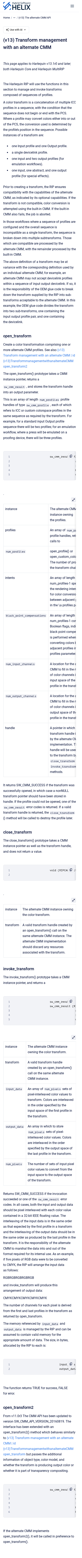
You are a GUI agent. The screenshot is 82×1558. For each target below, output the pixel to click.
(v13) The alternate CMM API (35, 17)
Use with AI (16, 29)
